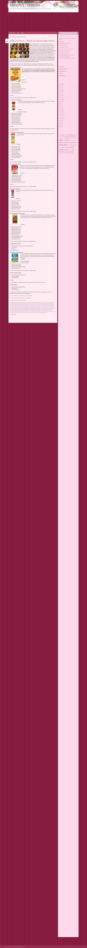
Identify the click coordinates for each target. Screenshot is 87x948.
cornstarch (36, 305)
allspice (27, 303)
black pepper (12, 304)
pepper (39, 309)
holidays (65, 142)
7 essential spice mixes (41, 302)
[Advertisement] (43, 22)
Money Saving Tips (63, 71)
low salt (19, 308)
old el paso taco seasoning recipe (22, 309)
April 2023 (60, 86)
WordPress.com (23, 946)
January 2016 (61, 101)
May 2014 (60, 105)
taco (46, 311)
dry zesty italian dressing (49, 305)
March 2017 (61, 93)
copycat (39, 304)
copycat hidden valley (44, 304)
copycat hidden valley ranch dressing (18, 305)
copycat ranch (31, 305)
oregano (31, 309)
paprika (34, 309)
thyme (27, 312)
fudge (75, 140)
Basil (49, 303)
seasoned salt (12, 311)
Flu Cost (70, 140)
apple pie (29, 303)
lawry (15, 308)
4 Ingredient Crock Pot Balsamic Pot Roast (18, 300)
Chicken (66, 134)
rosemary (47, 310)
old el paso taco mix (50, 308)
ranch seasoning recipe (38, 310)
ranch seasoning (32, 310)
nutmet (42, 308)
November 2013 (61, 114)
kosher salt (12, 308)
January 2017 (61, 97)
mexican (60, 147)
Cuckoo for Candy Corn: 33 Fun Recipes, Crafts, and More (21, 295)
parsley (36, 309)
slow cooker (61, 151)
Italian (75, 142)
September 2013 (61, 118)
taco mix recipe (52, 311)
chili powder (27, 304)
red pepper (44, 310)
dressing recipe (42, 305)
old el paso (45, 308)
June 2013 (60, 124)
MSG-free (39, 308)
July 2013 (60, 122)
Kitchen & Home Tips (28, 302)
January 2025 (61, 84)
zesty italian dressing (35, 312)
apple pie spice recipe (45, 303)
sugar (44, 311)
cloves (33, 304)
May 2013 (60, 126)
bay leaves (52, 303)
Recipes (33, 302)
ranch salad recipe (26, 310)
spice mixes (39, 311)
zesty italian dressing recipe (42, 312)
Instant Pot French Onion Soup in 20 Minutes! (66, 49)
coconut (62, 136)
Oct (7, 40)
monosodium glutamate (24, 308)
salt (52, 310)
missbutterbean (25, 5)
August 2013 (61, 120)
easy (61, 140)
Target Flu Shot (71, 151)
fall (64, 140)
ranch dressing (51, 309)
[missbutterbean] (43, 6)
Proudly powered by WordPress (9, 946)
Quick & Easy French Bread (63, 47)
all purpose (51, 302)
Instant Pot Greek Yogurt (63, 45)
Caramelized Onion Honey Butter (64, 43)
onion (28, 309)
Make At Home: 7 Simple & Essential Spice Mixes (32, 40)
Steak (68, 151)
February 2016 (61, 99)
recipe (61, 149)
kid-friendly (62, 145)
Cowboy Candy (61, 41)
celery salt (23, 304)
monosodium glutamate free (33, 308)
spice (32, 311)
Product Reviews (12, 32)
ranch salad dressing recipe (18, 310)
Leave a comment (13, 314)
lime (71, 145)
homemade (70, 142)
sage (50, 310)
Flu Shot (73, 140)
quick (72, 147)
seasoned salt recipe (18, 311)
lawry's (17, 308)
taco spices (24, 312)
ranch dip (41, 309)
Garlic (61, 142)
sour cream (29, 311)
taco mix (48, 311)
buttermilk (15, 304)
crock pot (66, 137)
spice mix (35, 311)
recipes (66, 149)
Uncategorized (62, 75)
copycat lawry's (26, 305)
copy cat (36, 304)
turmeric (30, 312)
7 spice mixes (47, 302)
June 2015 (60, 103)
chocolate (70, 135)
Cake (62, 134)
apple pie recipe (33, 303)
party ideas (68, 147)
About (18, 32)
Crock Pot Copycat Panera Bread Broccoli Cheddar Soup (20, 297)
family (66, 140)
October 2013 (61, 116)
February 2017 (61, 95)
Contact (22, 32)
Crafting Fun (61, 66)
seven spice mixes (24, 311)
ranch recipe (12, 310)
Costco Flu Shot (73, 136)
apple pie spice (39, 303)
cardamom (19, 304)
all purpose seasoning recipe (20, 303)
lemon (68, 145)
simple (73, 149)
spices (42, 311)
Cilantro (60, 136)
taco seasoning (12, 312)
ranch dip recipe (46, 309)
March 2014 (61, 107)
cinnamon (30, 304)
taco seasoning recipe (18, 312)
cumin (39, 305)
